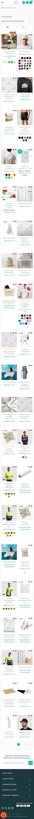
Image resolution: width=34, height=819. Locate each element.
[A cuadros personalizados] (24, 339)
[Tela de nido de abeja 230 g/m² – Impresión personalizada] (24, 404)
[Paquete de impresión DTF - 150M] (24, 156)
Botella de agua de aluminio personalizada (25, 384)
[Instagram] (2, 808)
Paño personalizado (9, 238)
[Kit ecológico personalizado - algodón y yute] (9, 117)
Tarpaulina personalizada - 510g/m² (9, 205)
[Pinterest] (9, 808)
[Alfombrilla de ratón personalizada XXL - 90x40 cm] (9, 291)
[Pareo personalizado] (9, 372)
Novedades (6, 17)
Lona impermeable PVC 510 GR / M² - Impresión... (9, 96)
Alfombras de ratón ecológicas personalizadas (9, 702)
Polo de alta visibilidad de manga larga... (9, 524)
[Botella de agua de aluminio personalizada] (24, 372)
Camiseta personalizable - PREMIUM (25, 305)
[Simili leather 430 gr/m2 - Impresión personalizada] (9, 339)
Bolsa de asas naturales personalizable (24, 564)
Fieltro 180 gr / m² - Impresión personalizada (25, 240)
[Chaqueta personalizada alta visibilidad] (9, 588)
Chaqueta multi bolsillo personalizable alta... (25, 449)
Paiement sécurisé (22, 816)
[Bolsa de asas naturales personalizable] (24, 552)
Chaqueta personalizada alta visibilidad (9, 600)
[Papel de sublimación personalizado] (24, 473)
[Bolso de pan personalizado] (9, 722)
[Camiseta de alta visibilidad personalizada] (9, 657)
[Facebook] (6, 808)
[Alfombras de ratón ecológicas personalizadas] (9, 690)
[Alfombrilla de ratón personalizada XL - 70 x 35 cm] (24, 690)
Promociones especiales (12, 21)
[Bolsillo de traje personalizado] (24, 85)
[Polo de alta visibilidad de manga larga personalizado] (9, 513)
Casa (3, 8)
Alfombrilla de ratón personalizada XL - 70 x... (24, 702)
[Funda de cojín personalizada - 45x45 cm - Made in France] (24, 588)
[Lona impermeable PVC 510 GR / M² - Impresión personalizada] (9, 85)
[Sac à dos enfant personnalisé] (9, 41)
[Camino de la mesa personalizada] (24, 260)
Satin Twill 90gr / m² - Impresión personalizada (9, 416)
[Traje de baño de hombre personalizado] (24, 117)
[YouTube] (12, 808)
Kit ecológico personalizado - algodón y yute (9, 129)
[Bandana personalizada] (9, 156)
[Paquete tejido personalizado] (9, 260)
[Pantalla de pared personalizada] (9, 625)
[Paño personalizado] (9, 228)
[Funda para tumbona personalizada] (24, 625)
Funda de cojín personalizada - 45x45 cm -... (24, 600)
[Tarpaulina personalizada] (9, 193)
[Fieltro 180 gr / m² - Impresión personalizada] (24, 228)
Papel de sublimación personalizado (24, 485)
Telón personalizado (25, 667)
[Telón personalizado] (24, 657)
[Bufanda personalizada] (9, 437)
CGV (12, 816)
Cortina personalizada (25, 203)
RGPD (15, 816)
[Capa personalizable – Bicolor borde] (24, 722)
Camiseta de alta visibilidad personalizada (9, 669)
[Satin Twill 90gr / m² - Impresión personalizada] (9, 404)
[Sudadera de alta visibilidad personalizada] (9, 473)
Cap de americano (25, 51)
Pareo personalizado (9, 382)
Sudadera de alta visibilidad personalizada (9, 485)
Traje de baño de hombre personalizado (24, 129)
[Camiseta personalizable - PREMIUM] (24, 291)
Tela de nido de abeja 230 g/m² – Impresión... (25, 416)
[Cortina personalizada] (24, 193)
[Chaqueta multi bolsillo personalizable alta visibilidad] (24, 437)
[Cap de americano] (24, 41)
